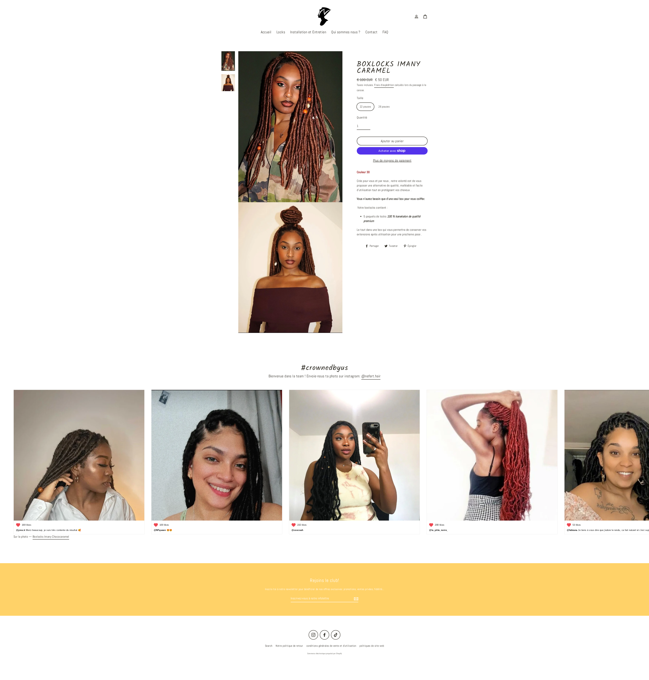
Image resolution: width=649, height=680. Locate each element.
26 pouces (384, 106)
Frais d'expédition (384, 85)
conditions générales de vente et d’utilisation (331, 646)
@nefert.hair (370, 376)
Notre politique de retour (289, 646)
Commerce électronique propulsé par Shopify (324, 653)
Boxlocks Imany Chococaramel (51, 536)
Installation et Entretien (308, 32)
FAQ (385, 32)
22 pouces (365, 106)
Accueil (266, 32)
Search (268, 646)
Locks (281, 32)
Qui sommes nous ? (345, 32)
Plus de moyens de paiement (392, 160)
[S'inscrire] (355, 598)
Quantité (362, 117)
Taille (360, 98)
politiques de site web (371, 646)
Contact (371, 32)
